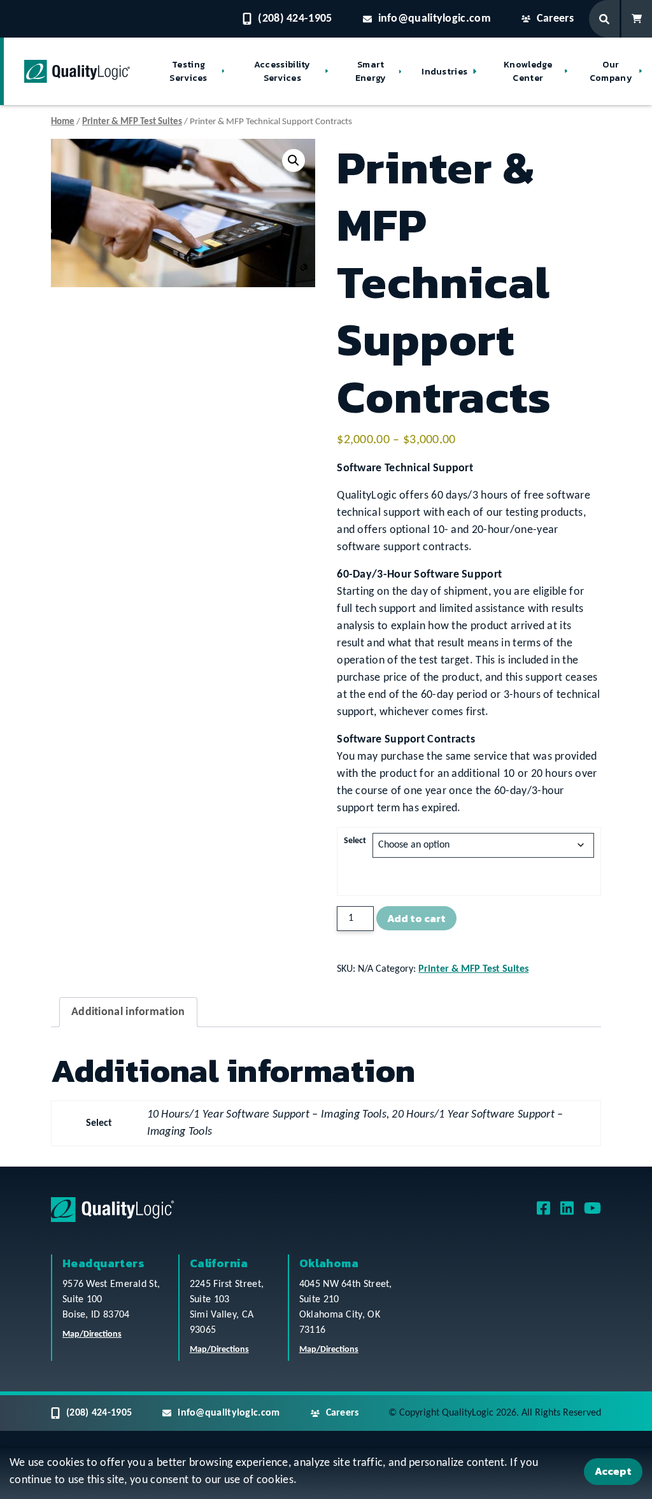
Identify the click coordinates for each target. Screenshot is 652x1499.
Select (355, 841)
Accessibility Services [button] (282, 71)
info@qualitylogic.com (434, 19)
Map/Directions (92, 1334)
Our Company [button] (611, 71)
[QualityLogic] (77, 71)
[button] (293, 160)
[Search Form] (605, 19)
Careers (555, 19)
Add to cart (416, 918)
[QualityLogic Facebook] (543, 1213)
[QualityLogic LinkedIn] (567, 1213)
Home (62, 122)
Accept (613, 1471)
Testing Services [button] (188, 71)
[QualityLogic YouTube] (592, 1213)
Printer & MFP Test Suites (132, 122)
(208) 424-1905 (295, 19)
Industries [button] (444, 71)
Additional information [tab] (128, 1012)
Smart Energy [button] (370, 71)
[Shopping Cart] (636, 19)
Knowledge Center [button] (528, 71)
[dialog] (326, 1473)
